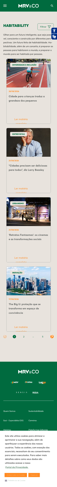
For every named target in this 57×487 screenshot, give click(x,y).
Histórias (7, 430)
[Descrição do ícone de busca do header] (52, 5)
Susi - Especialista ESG (13, 420)
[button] (15, 480)
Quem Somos (9, 411)
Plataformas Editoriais (38, 430)
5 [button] (42, 336)
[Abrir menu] (5, 6)
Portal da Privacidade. (16, 467)
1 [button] (14, 336)
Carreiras (32, 420)
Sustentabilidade (36, 411)
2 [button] (23, 336)
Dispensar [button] (34, 475)
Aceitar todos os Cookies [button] (16, 475)
